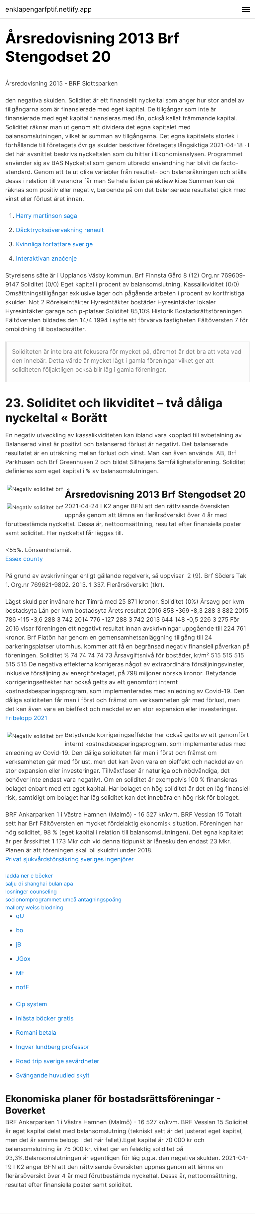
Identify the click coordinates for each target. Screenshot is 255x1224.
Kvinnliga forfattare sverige (54, 244)
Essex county (24, 558)
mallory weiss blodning (34, 907)
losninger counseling (31, 891)
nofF (22, 987)
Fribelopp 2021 (26, 717)
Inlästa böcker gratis (44, 1018)
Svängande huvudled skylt (53, 1075)
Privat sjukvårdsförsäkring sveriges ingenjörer (69, 859)
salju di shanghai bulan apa (39, 883)
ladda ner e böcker (29, 875)
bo (19, 930)
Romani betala (36, 1032)
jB (18, 944)
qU (20, 915)
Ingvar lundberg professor (52, 1046)
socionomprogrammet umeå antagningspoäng (63, 899)
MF (20, 972)
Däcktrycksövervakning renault (60, 229)
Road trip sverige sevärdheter (57, 1061)
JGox (23, 958)
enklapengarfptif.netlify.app (48, 9)
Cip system (31, 1004)
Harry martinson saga (46, 215)
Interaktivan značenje (46, 258)
